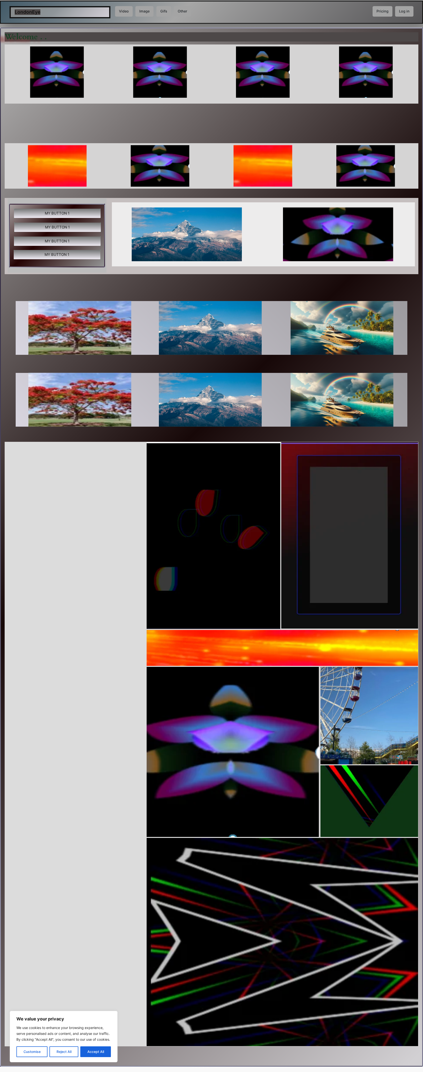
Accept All (95, 1052)
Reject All (64, 1052)
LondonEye (27, 12)
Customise (32, 1052)
